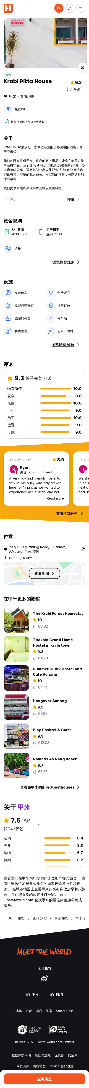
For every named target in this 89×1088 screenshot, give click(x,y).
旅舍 (29, 1011)
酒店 (39, 1011)
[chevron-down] (37, 824)
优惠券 (59, 1055)
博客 (19, 1011)
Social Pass (64, 1011)
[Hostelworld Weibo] (44, 978)
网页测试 (22, 1066)
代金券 (72, 1055)
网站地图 (39, 1066)
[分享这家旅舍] (82, 67)
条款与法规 (43, 1055)
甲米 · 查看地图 (22, 96)
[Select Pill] (58, 8)
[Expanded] (10, 918)
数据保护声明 (21, 1055)
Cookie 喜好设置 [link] (60, 1066)
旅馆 (8, 75)
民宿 (49, 1011)
